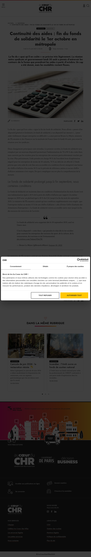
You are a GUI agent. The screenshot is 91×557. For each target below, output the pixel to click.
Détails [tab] (45, 266)
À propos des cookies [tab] (75, 266)
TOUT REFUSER (45, 295)
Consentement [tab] (15, 266)
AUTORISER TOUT (74, 295)
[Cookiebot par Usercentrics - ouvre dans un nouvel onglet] (78, 260)
